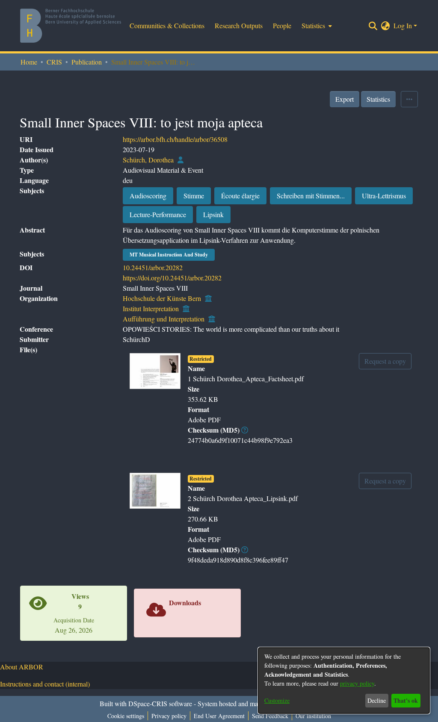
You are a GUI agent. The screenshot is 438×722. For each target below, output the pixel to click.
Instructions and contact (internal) (45, 683)
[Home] (70, 25)
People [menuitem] (282, 25)
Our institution (313, 716)
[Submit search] (373, 26)
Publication (86, 61)
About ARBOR (21, 666)
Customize (277, 700)
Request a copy (385, 361)
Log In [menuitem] (403, 25)
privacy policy (357, 683)
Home (29, 61)
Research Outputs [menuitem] (239, 25)
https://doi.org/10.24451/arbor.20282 (172, 277)
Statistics (378, 98)
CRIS (54, 61)
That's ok (406, 700)
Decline (376, 700)
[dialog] (343, 680)
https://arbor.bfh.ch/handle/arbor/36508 (175, 139)
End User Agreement (219, 716)
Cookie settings (125, 716)
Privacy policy (168, 716)
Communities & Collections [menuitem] (167, 25)
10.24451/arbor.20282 (153, 267)
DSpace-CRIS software (160, 703)
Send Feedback (270, 716)
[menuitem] (316, 25)
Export (344, 98)
